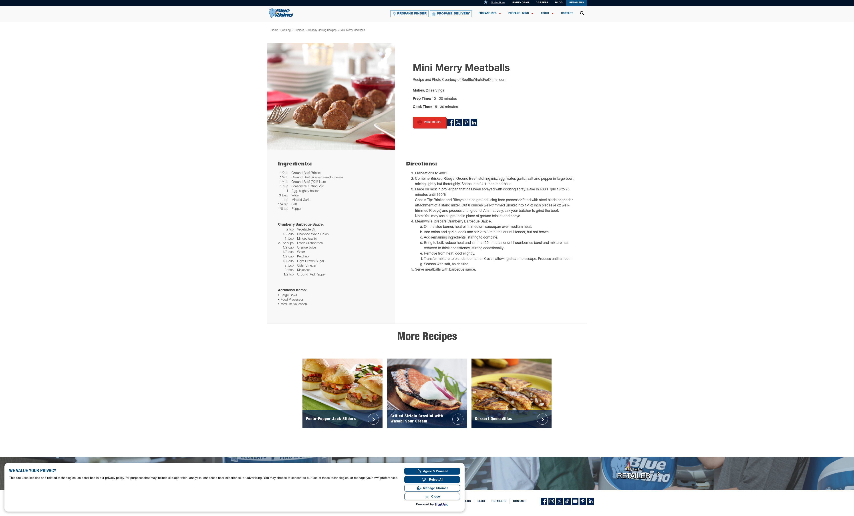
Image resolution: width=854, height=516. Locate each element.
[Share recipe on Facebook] (450, 122)
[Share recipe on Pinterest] (466, 122)
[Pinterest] (583, 501)
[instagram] (551, 501)
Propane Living (518, 13)
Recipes (299, 30)
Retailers (576, 3)
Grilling (286, 30)
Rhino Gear (520, 3)
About (545, 13)
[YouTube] (575, 501)
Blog (559, 3)
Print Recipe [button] (432, 122)
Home (274, 30)
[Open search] (582, 13)
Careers (542, 3)
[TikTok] (567, 501)
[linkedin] (590, 501)
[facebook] (544, 501)
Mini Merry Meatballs (352, 30)
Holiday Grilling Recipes (322, 30)
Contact (567, 13)
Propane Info (488, 13)
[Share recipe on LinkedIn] (474, 122)
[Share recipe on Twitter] (458, 122)
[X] (559, 501)
